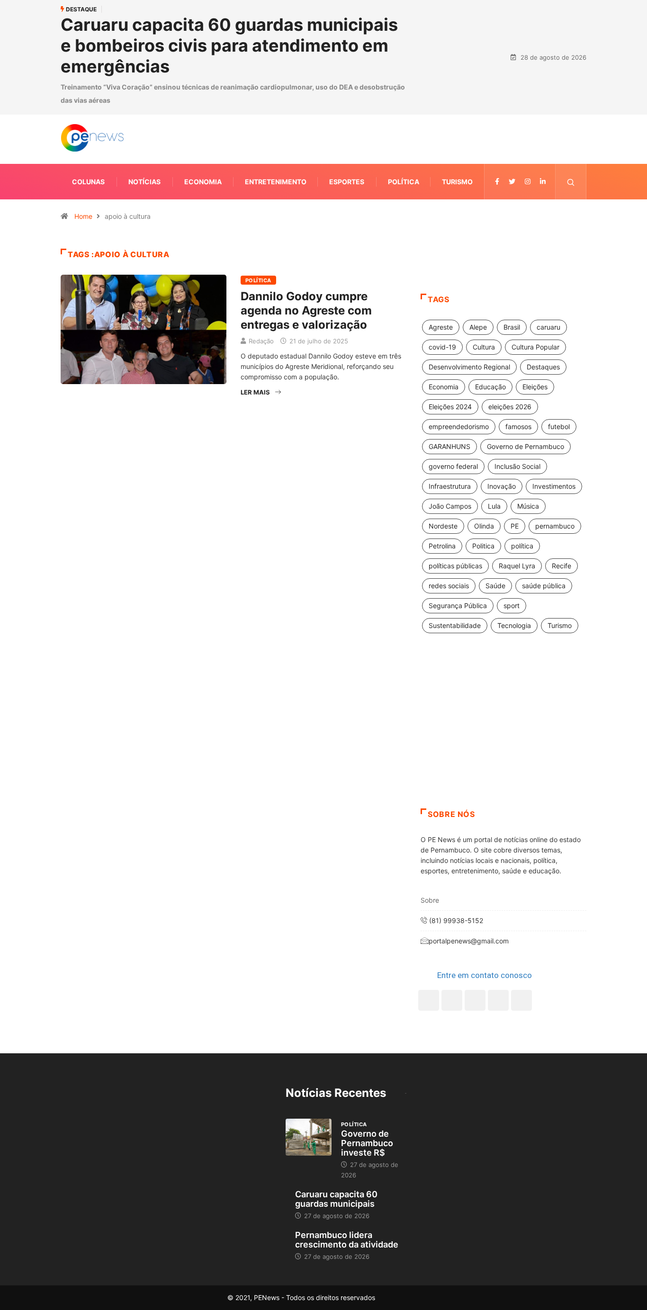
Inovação (501, 486)
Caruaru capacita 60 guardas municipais (336, 1199)
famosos (518, 426)
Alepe (478, 327)
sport (511, 605)
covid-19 (442, 347)
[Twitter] (512, 182)
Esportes (346, 182)
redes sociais (449, 586)
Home (83, 216)
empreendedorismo (459, 426)
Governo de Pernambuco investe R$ (367, 1143)
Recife (561, 566)
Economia (203, 182)
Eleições (535, 387)
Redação (261, 341)
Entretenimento (275, 182)
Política (403, 182)
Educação (490, 387)
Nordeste (443, 526)
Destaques (543, 367)
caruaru (548, 327)
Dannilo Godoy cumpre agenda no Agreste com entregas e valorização (306, 310)
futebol (559, 426)
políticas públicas (455, 566)
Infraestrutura (450, 486)
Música (528, 506)
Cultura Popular (535, 347)
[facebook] (497, 182)
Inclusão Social (517, 466)
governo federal (453, 466)
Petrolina (442, 546)
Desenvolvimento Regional (469, 367)
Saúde (495, 586)
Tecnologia (514, 625)
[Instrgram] (527, 182)
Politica (483, 546)
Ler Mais (255, 392)
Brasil (511, 327)
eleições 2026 (509, 407)
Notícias (144, 182)
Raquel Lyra (517, 566)
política (522, 546)
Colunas (88, 182)
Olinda (484, 526)
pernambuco (555, 526)
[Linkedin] (543, 182)
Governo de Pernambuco (525, 446)
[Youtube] (521, 1000)
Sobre (430, 900)
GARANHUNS (449, 446)
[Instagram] (498, 1000)
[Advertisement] (503, 732)
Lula (494, 506)
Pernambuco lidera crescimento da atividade (346, 1239)
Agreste (441, 327)
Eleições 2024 (450, 407)
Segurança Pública (458, 605)
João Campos (450, 506)
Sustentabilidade (455, 625)
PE (515, 526)
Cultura (484, 347)
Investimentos (553, 486)
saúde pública (544, 586)
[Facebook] (428, 1000)
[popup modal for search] (571, 181)
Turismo (457, 182)
